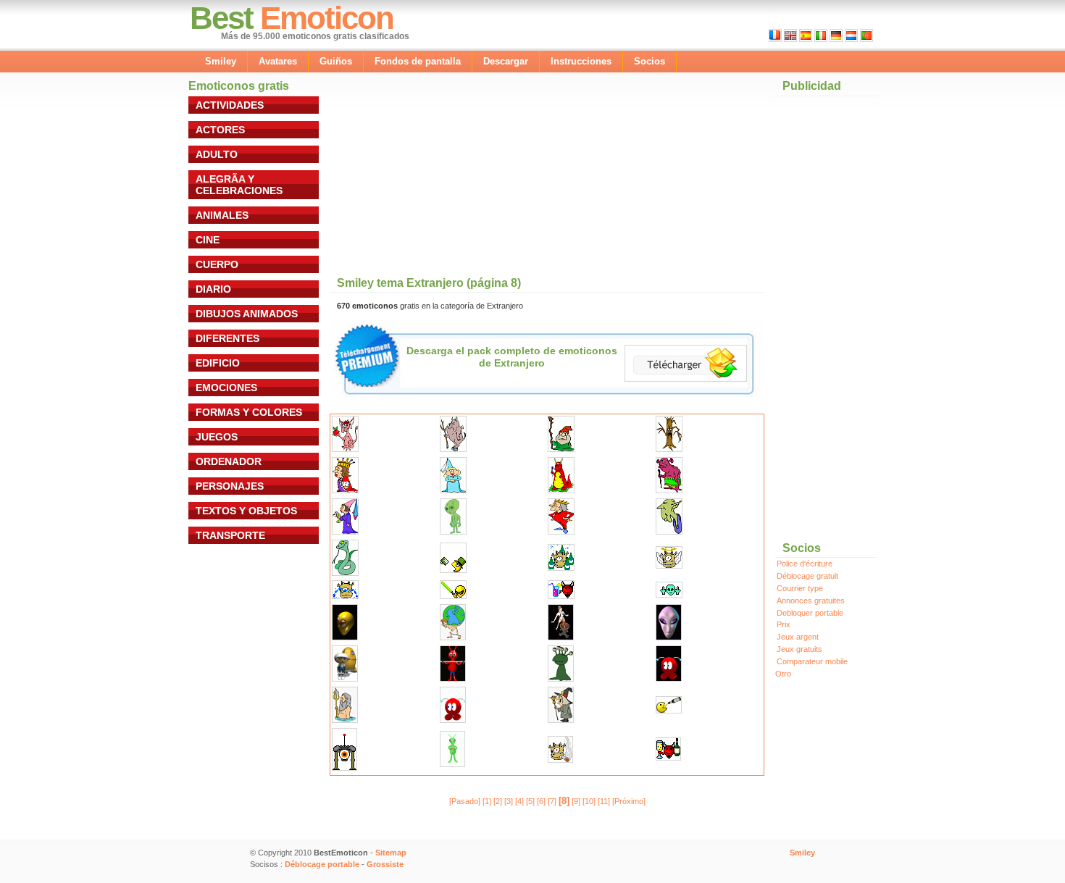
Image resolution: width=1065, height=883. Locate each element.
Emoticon (326, 17)
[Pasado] (464, 801)
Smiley (220, 61)
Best (221, 17)
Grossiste (385, 864)
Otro (783, 673)
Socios (649, 61)
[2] (497, 801)
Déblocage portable (322, 864)
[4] (519, 801)
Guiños (336, 61)
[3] (508, 801)
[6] (541, 801)
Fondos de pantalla (418, 61)
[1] (487, 801)
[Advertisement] (455, 175)
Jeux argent (798, 636)
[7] (552, 801)
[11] (604, 801)
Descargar (505, 61)
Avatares (278, 61)
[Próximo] (629, 801)
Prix (783, 624)
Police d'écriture (804, 563)
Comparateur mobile (812, 661)
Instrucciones (581, 61)
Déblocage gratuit (807, 576)
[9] (576, 801)
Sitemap (390, 852)
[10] (589, 801)
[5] (530, 801)
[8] (564, 800)
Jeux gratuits (799, 649)
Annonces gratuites (811, 600)
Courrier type (800, 588)
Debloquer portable (810, 612)
